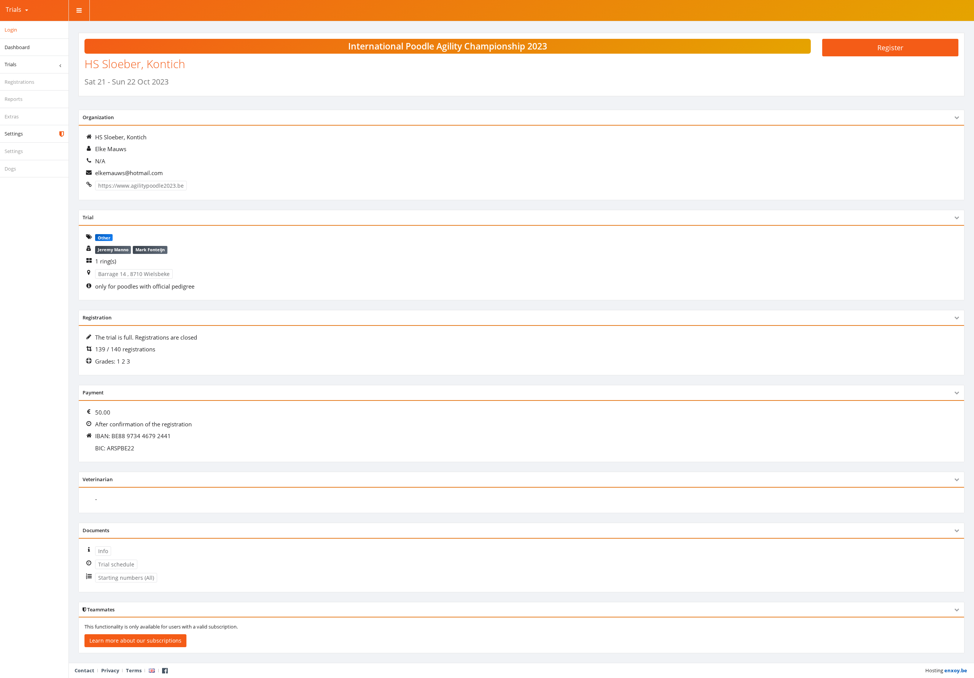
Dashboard (17, 47)
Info (103, 551)
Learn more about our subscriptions (135, 640)
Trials (13, 9)
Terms (134, 670)
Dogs (10, 168)
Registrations (19, 81)
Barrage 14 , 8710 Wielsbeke (134, 274)
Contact (84, 670)
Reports (13, 99)
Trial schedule (116, 564)
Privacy (110, 670)
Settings (14, 133)
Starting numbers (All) (126, 577)
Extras (12, 116)
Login (11, 29)
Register (890, 47)
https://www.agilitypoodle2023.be (141, 185)
